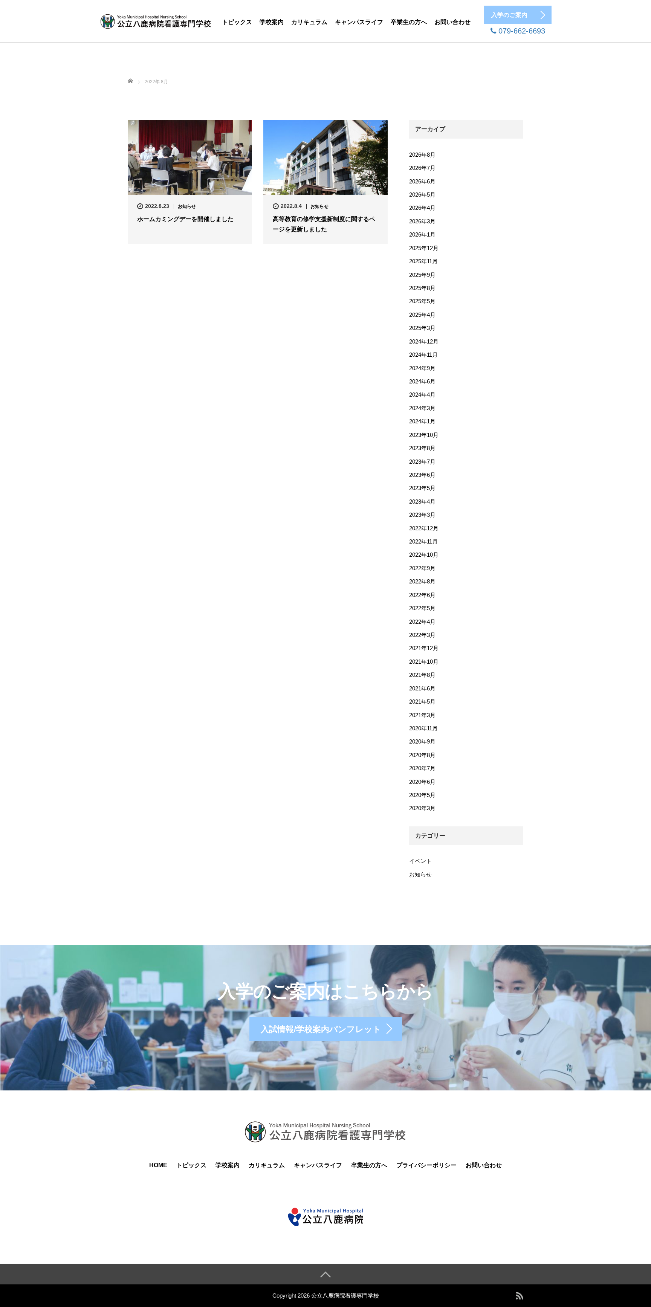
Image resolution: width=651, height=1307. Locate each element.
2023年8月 (422, 448)
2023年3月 (422, 515)
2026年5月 (422, 194)
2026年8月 (422, 154)
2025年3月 (422, 328)
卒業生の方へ (409, 22)
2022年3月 (422, 635)
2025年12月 (424, 248)
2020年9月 (422, 741)
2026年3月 (422, 221)
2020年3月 (422, 808)
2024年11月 (423, 354)
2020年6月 (422, 782)
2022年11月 (423, 541)
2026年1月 (422, 234)
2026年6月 (422, 181)
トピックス (237, 22)
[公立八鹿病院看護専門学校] (155, 20)
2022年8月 (422, 581)
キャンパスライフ (359, 22)
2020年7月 (422, 768)
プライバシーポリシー (426, 1165)
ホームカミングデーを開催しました (185, 219)
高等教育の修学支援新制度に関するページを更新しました (324, 224)
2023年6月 (422, 475)
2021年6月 (422, 688)
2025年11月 (423, 261)
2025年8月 (422, 288)
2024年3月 (422, 408)
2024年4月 (422, 394)
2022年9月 (422, 568)
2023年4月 (422, 501)
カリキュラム (309, 22)
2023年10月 (424, 435)
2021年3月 (422, 715)
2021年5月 (422, 701)
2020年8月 (422, 755)
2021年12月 (424, 648)
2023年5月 (422, 488)
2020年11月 (423, 728)
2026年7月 (422, 168)
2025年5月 (422, 301)
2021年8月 (422, 675)
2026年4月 (422, 208)
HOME (158, 1165)
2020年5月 (422, 795)
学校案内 (272, 22)
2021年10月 (424, 661)
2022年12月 (424, 528)
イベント (420, 861)
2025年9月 (422, 275)
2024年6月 (422, 381)
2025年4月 (422, 314)
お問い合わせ (452, 22)
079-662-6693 (520, 31)
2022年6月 (422, 595)
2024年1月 (422, 421)
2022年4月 (422, 621)
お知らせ (187, 206)
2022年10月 (424, 554)
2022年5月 (422, 608)
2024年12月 (424, 341)
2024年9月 (422, 368)
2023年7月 (422, 461)
